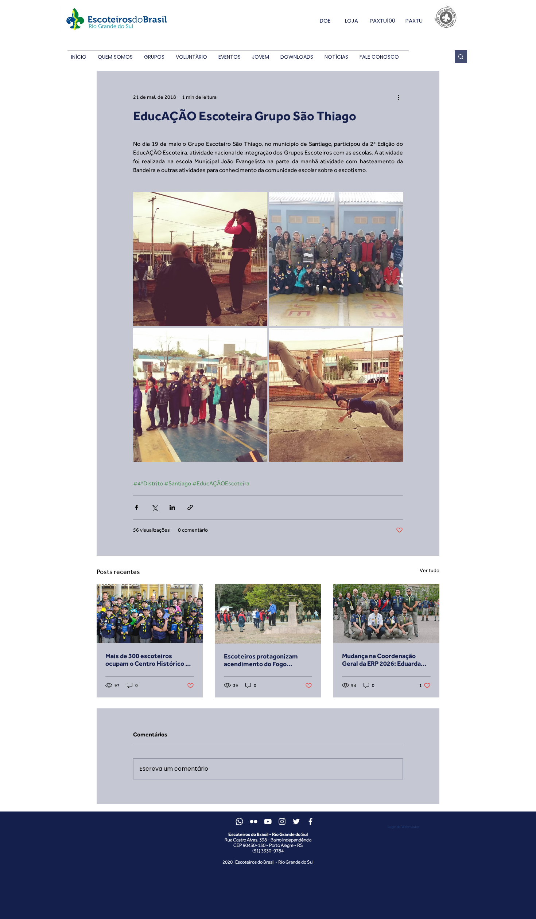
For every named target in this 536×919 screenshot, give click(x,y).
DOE (325, 20)
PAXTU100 (382, 20)
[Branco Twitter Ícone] (296, 821)
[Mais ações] (398, 97)
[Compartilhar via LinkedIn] (172, 507)
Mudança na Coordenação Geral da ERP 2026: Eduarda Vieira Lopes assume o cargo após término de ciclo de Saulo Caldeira (386, 659)
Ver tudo (429, 570)
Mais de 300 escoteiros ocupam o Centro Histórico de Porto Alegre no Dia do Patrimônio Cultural (149, 659)
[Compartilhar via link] (190, 507)
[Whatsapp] (239, 821)
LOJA (351, 20)
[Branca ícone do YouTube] (267, 821)
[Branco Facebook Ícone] (310, 821)
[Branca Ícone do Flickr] (253, 821)
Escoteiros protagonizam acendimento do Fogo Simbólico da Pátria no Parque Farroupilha (267, 660)
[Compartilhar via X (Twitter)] (154, 507)
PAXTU (414, 20)
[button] (115, 57)
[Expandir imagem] (200, 259)
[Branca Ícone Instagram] (282, 821)
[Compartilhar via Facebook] (136, 507)
